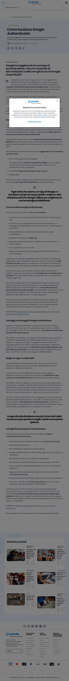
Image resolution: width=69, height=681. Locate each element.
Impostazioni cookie (34, 121)
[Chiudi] (57, 100)
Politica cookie (42, 115)
